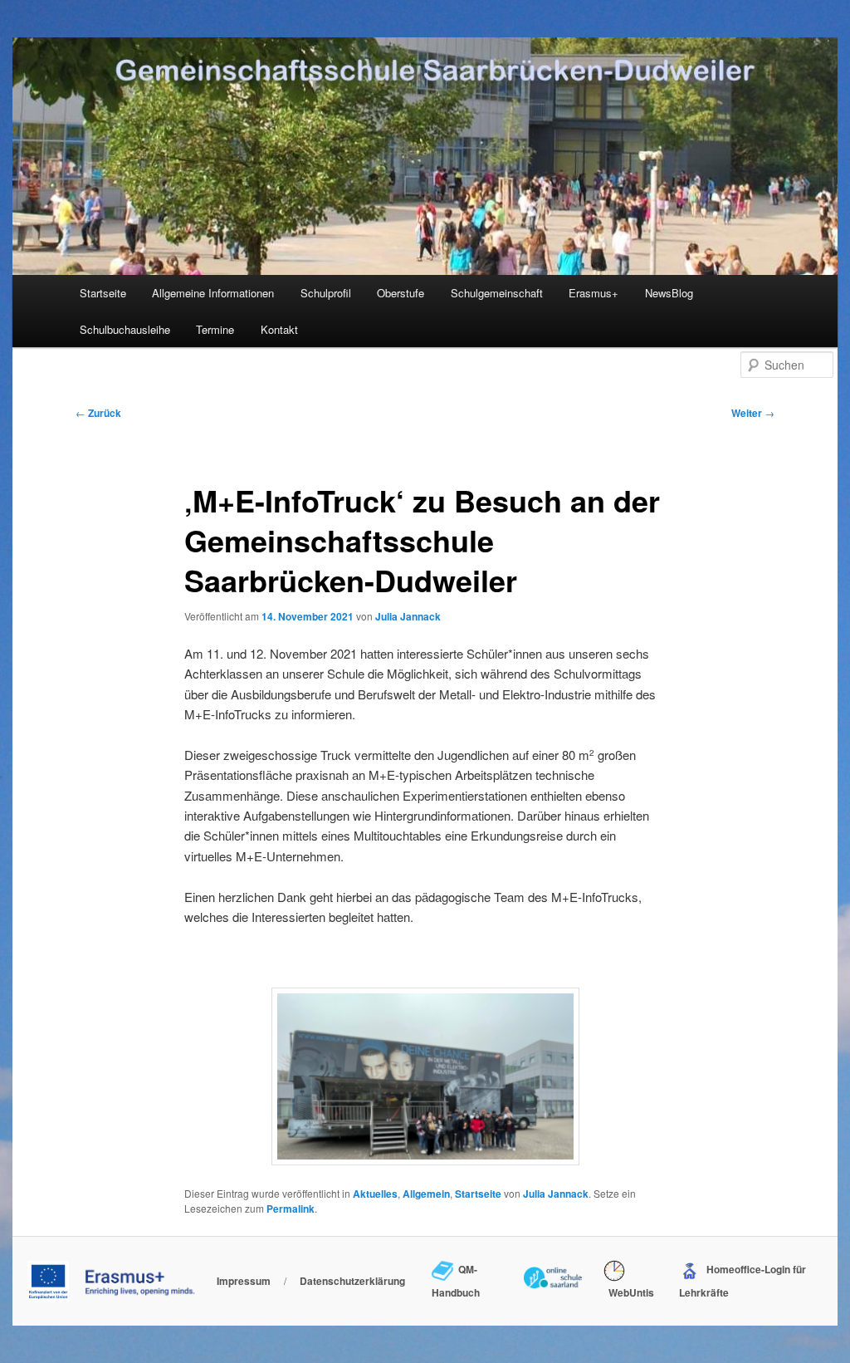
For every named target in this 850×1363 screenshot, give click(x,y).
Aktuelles (375, 1193)
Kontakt (279, 329)
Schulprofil (325, 293)
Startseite (103, 293)
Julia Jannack (408, 616)
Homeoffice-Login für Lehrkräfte (742, 1281)
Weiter (752, 412)
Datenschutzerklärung (352, 1280)
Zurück (98, 412)
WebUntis (628, 1292)
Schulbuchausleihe (125, 329)
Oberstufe (400, 293)
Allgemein (426, 1193)
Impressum (244, 1280)
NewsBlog (669, 293)
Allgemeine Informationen (213, 293)
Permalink (290, 1208)
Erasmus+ (593, 293)
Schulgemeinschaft (497, 293)
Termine (215, 329)
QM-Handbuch (456, 1281)
